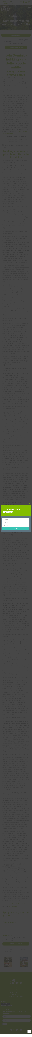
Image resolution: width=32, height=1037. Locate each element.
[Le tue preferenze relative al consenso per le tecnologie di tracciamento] (29, 1031)
